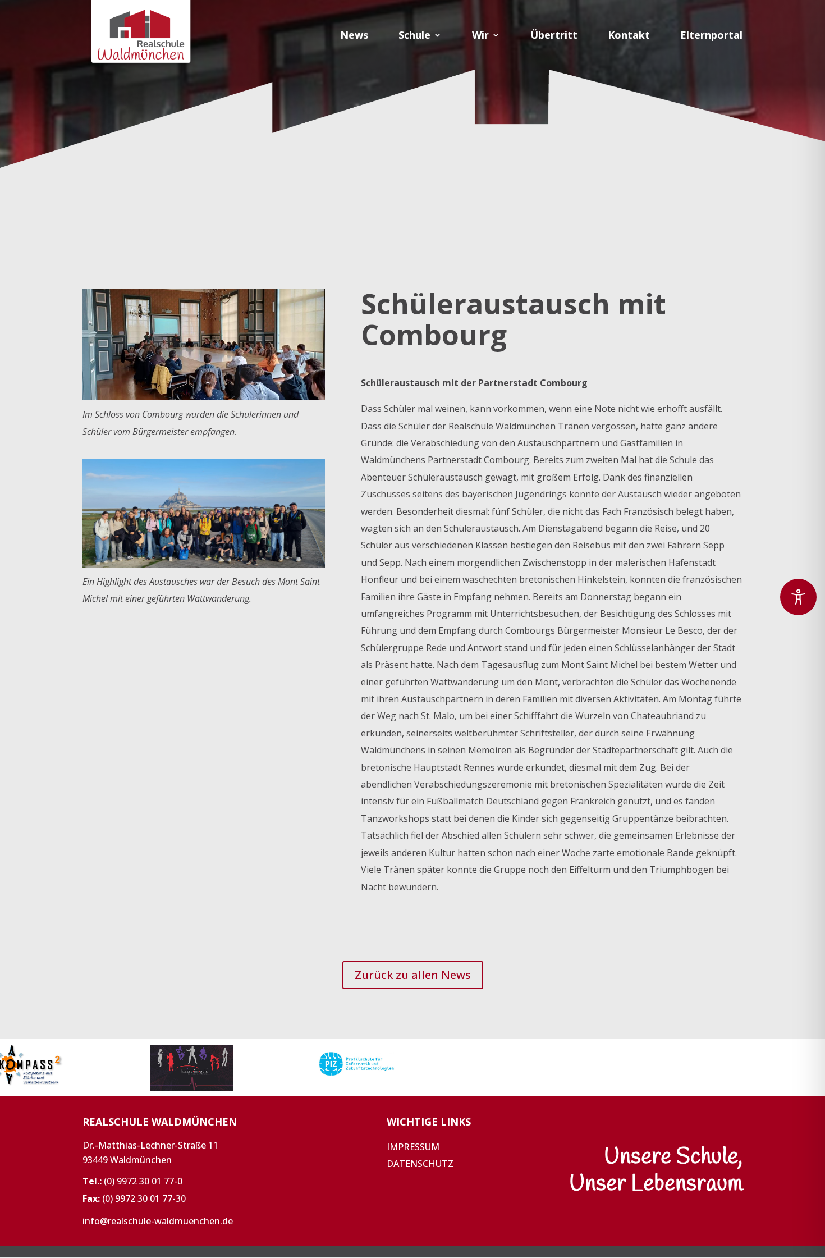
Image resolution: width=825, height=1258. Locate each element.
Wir (480, 36)
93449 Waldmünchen (127, 1160)
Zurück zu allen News (413, 974)
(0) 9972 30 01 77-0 (143, 1181)
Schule (414, 36)
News (354, 36)
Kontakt (629, 36)
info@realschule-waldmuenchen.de (157, 1221)
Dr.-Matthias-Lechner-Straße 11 (150, 1145)
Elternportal (711, 36)
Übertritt (554, 36)
